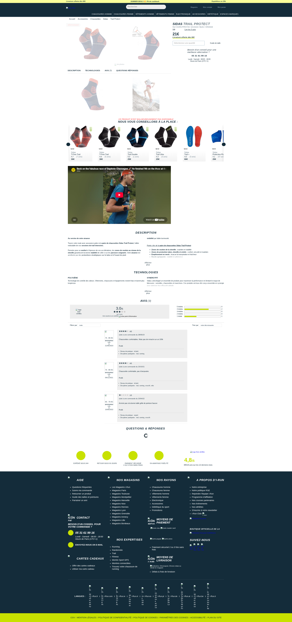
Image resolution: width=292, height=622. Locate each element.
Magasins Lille (118, 520)
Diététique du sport (160, 507)
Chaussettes (95, 19)
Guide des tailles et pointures (85, 497)
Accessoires (83, 19)
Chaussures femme (161, 490)
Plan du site (214, 617)
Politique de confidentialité (114, 617)
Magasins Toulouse (121, 494)
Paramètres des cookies (174, 617)
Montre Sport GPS (120, 560)
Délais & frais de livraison (163, 572)
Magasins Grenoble (121, 513)
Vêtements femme (160, 497)
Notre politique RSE (201, 490)
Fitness (115, 557)
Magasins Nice (118, 504)
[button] (81, 458)
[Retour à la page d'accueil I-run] (77, 11)
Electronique (157, 500)
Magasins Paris (119, 490)
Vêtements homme (160, 494)
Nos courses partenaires (203, 500)
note (81, 325)
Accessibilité (198, 617)
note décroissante (207, 325)
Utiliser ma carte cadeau (83, 569)
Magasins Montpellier (121, 497)
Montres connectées (121, 563)
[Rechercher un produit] (163, 6)
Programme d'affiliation (202, 497)
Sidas (105, 19)
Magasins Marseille (121, 500)
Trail (114, 553)
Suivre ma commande (82, 490)
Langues (79, 596)
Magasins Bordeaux (121, 523)
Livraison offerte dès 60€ (183, 37)
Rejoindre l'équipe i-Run (203, 494)
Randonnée (117, 550)
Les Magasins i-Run (121, 487)
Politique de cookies (145, 617)
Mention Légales (86, 617)
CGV (72, 617)
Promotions (157, 510)
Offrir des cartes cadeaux (83, 566)
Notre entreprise (199, 487)
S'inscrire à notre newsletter (204, 510)
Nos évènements (199, 504)
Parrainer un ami (79, 500)
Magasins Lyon (119, 510)
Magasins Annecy (120, 517)
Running (116, 547)
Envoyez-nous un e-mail (89, 545)
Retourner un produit (81, 494)
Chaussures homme (161, 487)
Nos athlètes (197, 507)
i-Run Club (197, 513)
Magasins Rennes (120, 507)
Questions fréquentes (82, 487)
